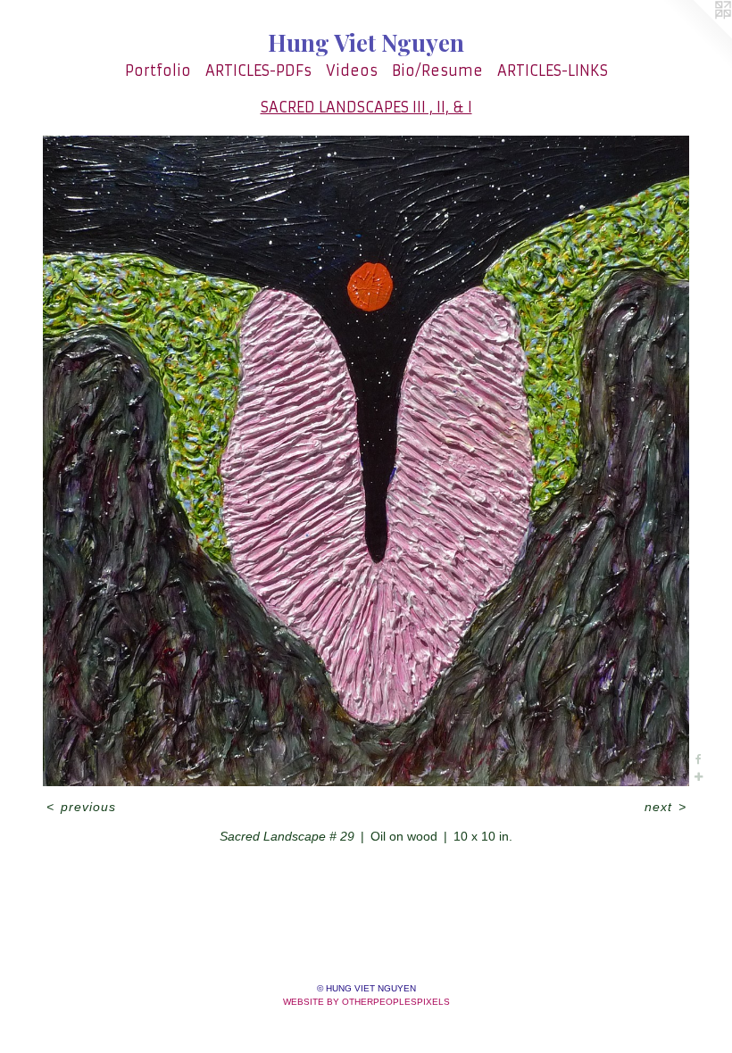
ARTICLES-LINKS (552, 70)
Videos (352, 70)
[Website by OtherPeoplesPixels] (696, 35)
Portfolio (158, 70)
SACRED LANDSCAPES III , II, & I (366, 107)
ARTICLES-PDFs (258, 70)
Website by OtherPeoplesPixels (366, 1002)
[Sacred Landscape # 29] (366, 461)
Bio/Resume (437, 70)
